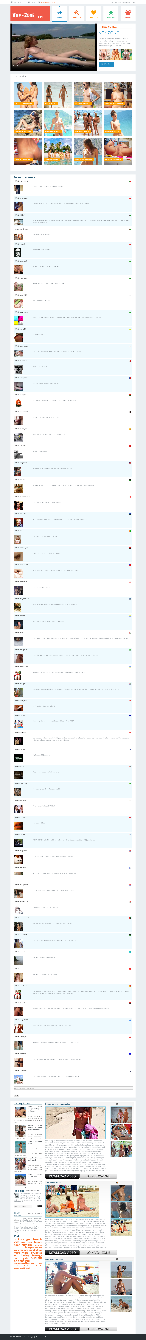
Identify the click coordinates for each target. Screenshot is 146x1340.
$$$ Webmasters (38, 1337)
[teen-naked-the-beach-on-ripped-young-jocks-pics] (121, 1304)
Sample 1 (77, 17)
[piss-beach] (121, 1228)
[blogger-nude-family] (121, 1115)
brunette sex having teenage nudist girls (28, 1255)
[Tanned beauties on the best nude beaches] (98, 1176)
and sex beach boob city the (28, 1243)
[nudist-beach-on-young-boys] (121, 1211)
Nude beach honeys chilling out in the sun (35, 1109)
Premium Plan (109, 27)
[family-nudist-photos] (121, 1193)
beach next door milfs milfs (28, 1251)
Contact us (48, 1337)
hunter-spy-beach (31, 1266)
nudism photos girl (28, 1259)
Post (16, 1096)
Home (59, 17)
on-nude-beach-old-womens (26, 1264)
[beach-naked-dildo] (121, 1132)
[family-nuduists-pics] (121, 1287)
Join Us (128, 17)
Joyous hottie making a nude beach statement (35, 1127)
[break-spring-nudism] (121, 1270)
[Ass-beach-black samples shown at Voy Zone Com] (126, 54)
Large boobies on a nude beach (35, 1159)
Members (111, 17)
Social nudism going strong (35, 1175)
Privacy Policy (28, 1337)
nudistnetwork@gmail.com (48, 2)
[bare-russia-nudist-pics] (121, 1149)
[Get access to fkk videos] (62, 1176)
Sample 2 (94, 17)
